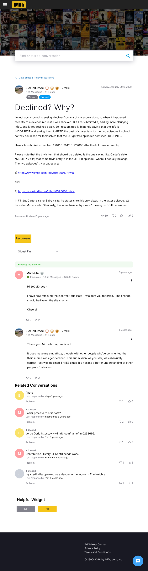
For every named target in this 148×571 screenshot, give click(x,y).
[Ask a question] (138, 561)
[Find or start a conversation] (128, 55)
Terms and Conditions (97, 552)
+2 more (65, 87)
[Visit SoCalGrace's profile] (19, 89)
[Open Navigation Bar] (6, 5)
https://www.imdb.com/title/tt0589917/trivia (46, 172)
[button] (104, 216)
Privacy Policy (92, 548)
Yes (47, 508)
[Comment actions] (131, 281)
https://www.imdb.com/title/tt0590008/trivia (46, 191)
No (25, 508)
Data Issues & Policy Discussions (36, 77)
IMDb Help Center (95, 544)
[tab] (23, 238)
